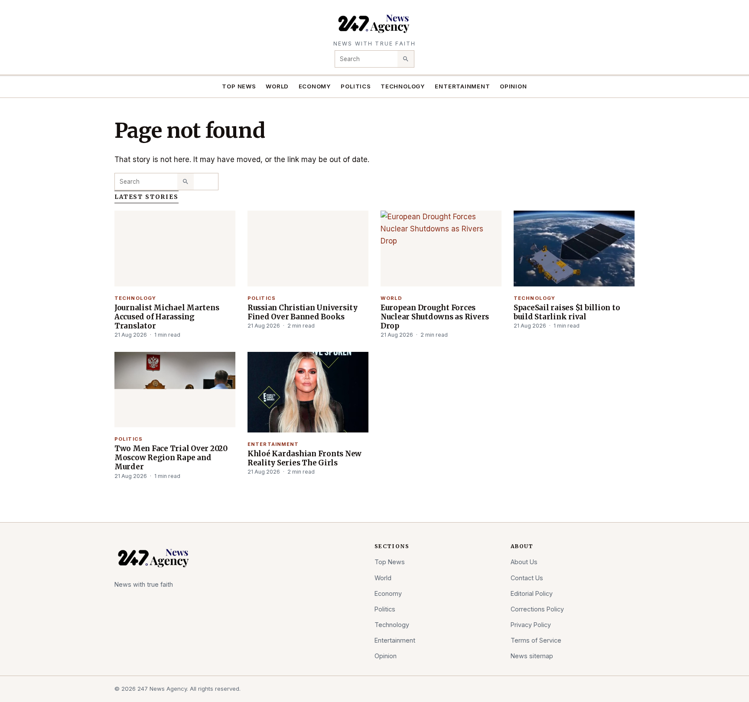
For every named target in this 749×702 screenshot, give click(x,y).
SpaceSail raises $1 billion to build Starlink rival (567, 312)
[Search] (405, 59)
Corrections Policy (537, 609)
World (277, 86)
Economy (315, 86)
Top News (239, 86)
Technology (403, 86)
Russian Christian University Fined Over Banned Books (302, 312)
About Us (524, 562)
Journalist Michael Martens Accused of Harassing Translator (166, 317)
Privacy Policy (531, 624)
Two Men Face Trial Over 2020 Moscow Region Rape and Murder (171, 457)
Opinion (513, 86)
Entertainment (462, 86)
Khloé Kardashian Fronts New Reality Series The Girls (304, 458)
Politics (356, 86)
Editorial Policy (532, 593)
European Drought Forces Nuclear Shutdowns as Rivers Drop (435, 317)
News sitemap (532, 656)
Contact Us (527, 578)
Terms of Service (536, 640)
